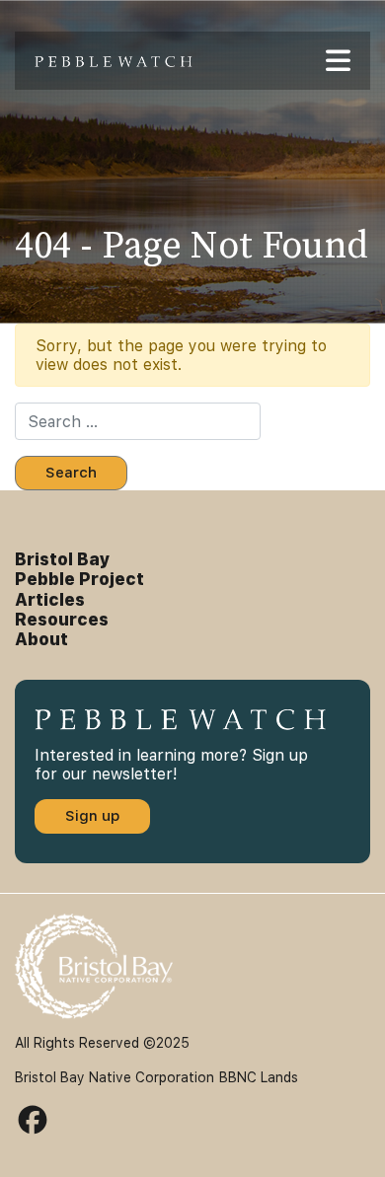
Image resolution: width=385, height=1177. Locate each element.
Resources (62, 619)
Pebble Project (79, 579)
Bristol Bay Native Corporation (114, 1077)
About (41, 639)
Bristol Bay (63, 559)
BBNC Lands (258, 1077)
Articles (50, 600)
